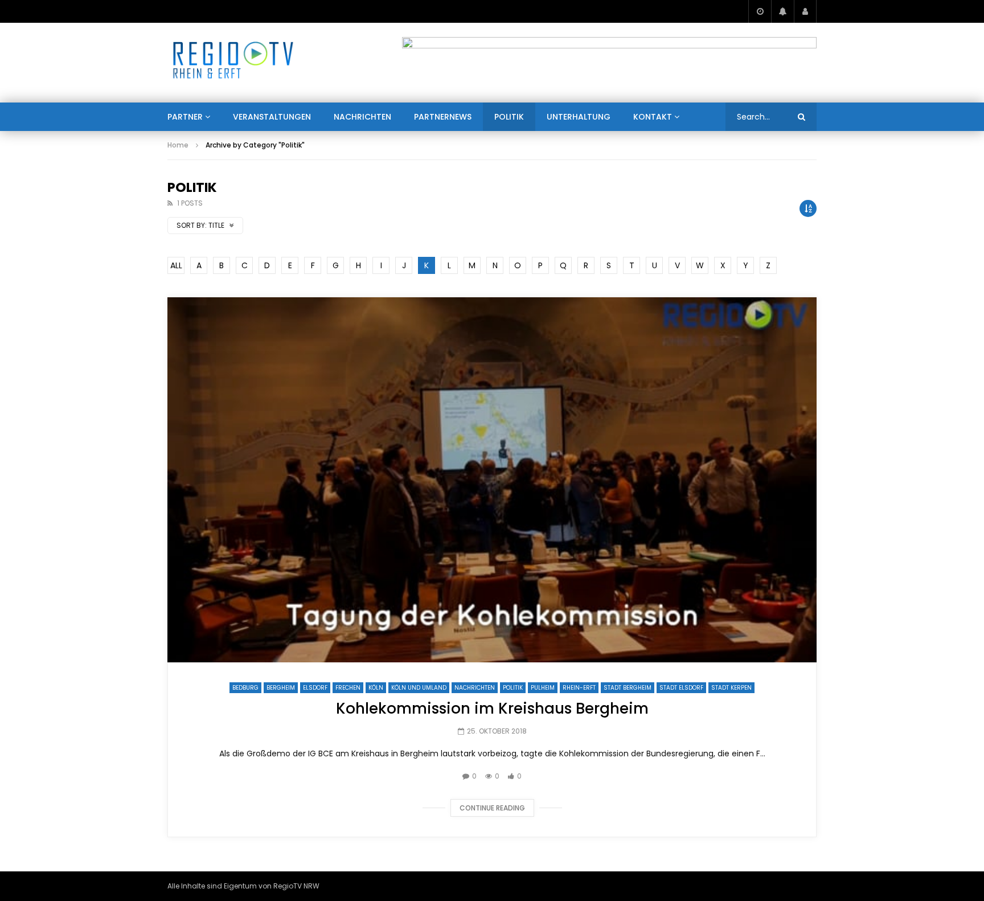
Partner (185, 116)
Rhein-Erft (579, 687)
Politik (509, 116)
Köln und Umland (418, 687)
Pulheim (543, 687)
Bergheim (280, 687)
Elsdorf (315, 687)
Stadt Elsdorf (681, 687)
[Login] (805, 11)
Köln (375, 687)
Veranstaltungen (272, 116)
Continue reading (492, 808)
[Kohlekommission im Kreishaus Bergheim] (492, 479)
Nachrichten (362, 116)
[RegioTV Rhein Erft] (233, 63)
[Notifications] (782, 11)
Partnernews (443, 116)
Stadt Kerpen (731, 687)
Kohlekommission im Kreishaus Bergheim (492, 708)
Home (177, 145)
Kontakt (652, 116)
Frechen (347, 687)
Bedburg (245, 687)
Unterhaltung (578, 116)
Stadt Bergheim (627, 687)
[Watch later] (759, 11)
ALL (176, 265)
